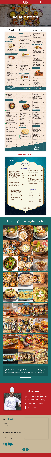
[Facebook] (23, 449)
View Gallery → (25, 378)
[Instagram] (27, 449)
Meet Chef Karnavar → (32, 407)
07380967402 (5, 428)
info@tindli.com (6, 429)
